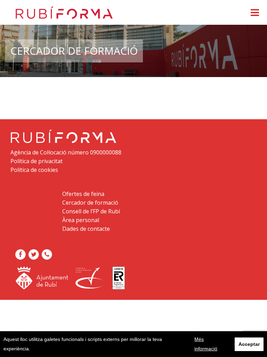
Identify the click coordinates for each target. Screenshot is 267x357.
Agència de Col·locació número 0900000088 (65, 152)
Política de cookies (34, 170)
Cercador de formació (90, 202)
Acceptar (249, 344)
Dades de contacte (86, 229)
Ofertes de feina (83, 194)
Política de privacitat (36, 161)
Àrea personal (80, 220)
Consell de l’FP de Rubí (91, 211)
